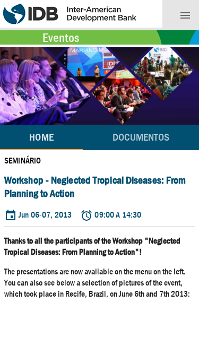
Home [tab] (41, 137)
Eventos (60, 38)
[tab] (141, 137)
